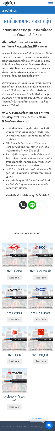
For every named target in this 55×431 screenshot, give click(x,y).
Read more (14, 278)
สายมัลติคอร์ (9, 10)
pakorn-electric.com (29, 427)
